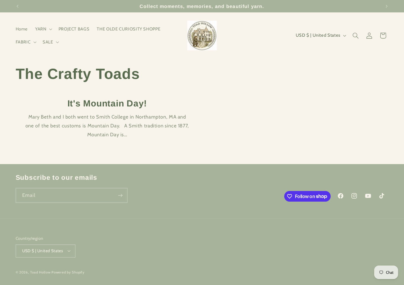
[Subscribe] (120, 195)
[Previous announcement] (17, 6)
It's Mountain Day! (107, 103)
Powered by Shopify (67, 272)
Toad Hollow (40, 272)
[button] (43, 28)
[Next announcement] (386, 6)
